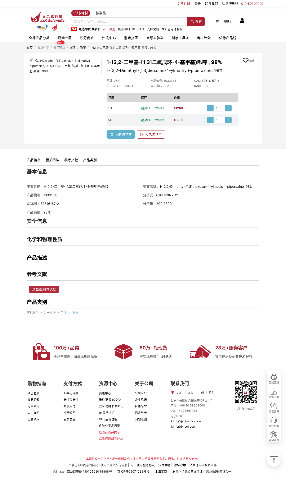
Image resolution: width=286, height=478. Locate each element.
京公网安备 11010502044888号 (89, 471)
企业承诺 (141, 399)
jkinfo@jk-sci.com (183, 426)
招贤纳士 (141, 412)
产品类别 (90, 160)
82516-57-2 (210, 80)
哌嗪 (83, 47)
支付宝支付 (71, 399)
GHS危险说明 (108, 419)
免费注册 (183, 4)
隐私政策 (180, 465)
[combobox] (129, 21)
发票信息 (69, 419)
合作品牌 (141, 406)
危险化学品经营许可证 (187, 471)
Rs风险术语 (107, 412)
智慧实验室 (155, 38)
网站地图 (141, 419)
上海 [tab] (190, 392)
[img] (42, 27)
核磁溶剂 (124, 29)
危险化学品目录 (109, 425)
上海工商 (161, 471)
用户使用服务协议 (143, 465)
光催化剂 (153, 29)
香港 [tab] (212, 392)
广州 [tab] (201, 392)
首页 (30, 47)
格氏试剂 (138, 29)
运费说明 (34, 419)
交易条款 (34, 399)
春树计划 (204, 38)
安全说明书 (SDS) (111, 406)
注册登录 (34, 393)
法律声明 (164, 465)
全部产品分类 (39, 38)
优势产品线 (227, 38)
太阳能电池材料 (172, 29)
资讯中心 (109, 38)
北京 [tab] (180, 392)
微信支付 (69, 406)
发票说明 (69, 412)
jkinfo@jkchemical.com (186, 421)
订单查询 (34, 406)
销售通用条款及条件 (203, 465)
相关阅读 (52, 160)
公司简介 (141, 393)
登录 (198, 4)
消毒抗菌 (131, 38)
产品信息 (34, 160)
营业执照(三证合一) (219, 471)
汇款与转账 (71, 393)
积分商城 (87, 38)
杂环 (73, 47)
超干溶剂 (109, 29)
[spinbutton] (219, 108)
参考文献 (71, 160)
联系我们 (211, 4)
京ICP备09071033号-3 (133, 471)
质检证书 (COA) (110, 399)
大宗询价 (34, 412)
